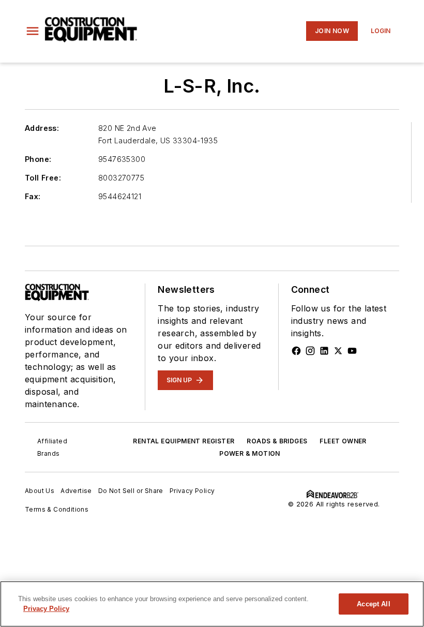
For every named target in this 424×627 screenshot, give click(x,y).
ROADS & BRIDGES (277, 441)
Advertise (76, 491)
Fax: (33, 196)
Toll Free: (43, 177)
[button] (32, 31)
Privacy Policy (192, 491)
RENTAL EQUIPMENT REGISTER (183, 441)
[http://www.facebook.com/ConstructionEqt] (296, 351)
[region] (212, 604)
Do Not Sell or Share (130, 491)
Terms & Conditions (56, 509)
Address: (42, 128)
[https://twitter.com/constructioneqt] (338, 351)
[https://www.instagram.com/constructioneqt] (310, 351)
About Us (39, 491)
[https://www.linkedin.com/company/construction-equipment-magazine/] (324, 351)
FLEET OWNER (343, 441)
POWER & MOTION (249, 453)
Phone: (38, 159)
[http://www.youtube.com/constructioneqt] (352, 351)
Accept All (373, 604)
